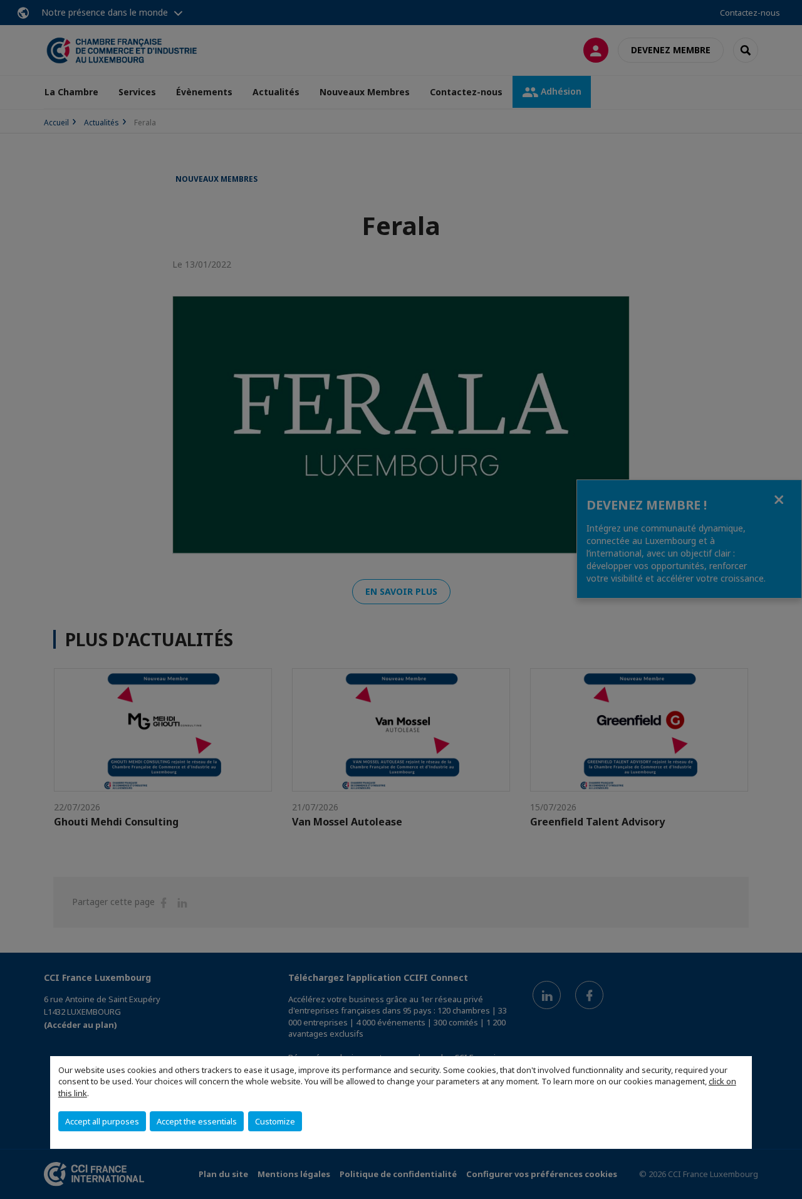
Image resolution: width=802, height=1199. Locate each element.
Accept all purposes (102, 1121)
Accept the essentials (197, 1121)
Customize (275, 1121)
